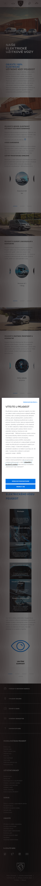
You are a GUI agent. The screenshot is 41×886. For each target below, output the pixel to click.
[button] (30, 402)
